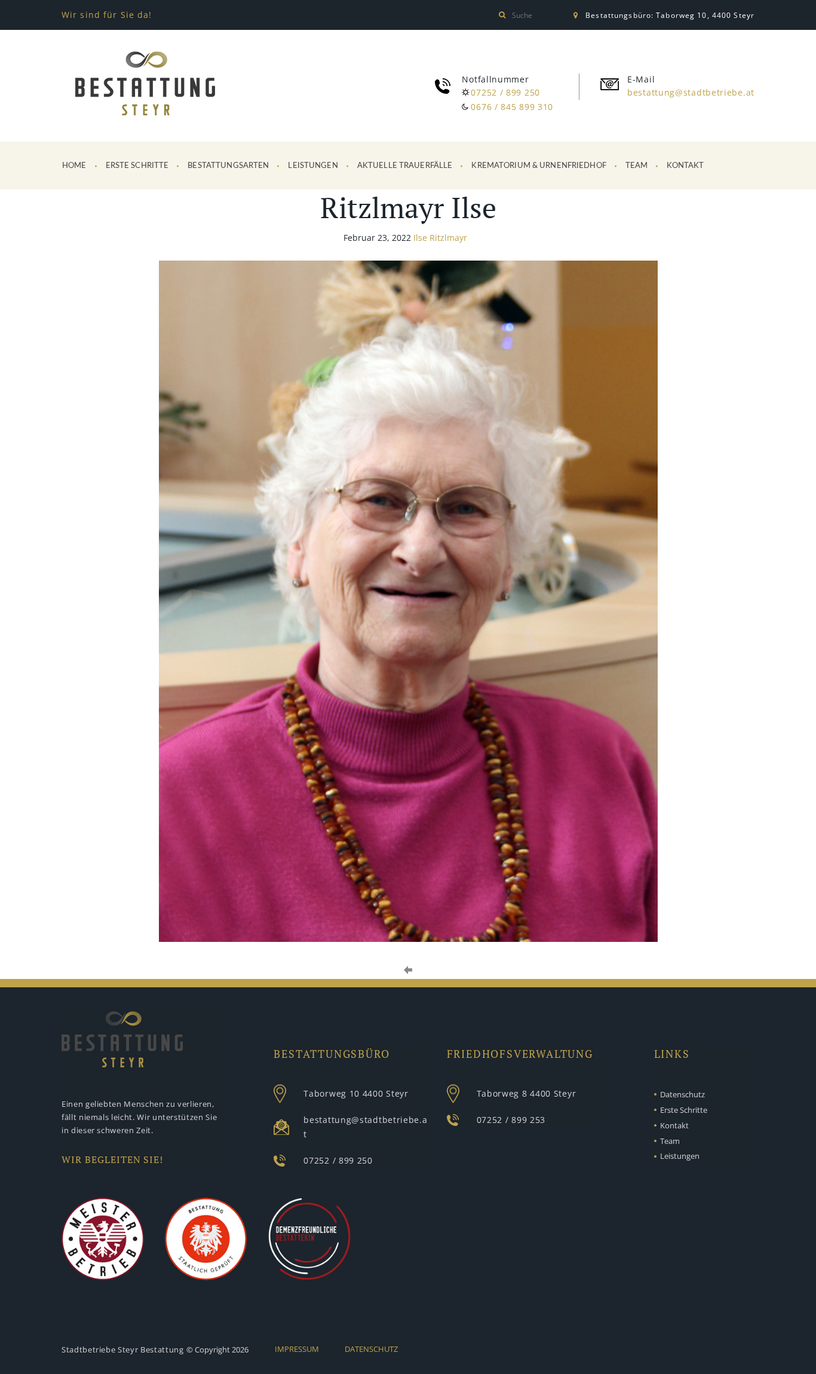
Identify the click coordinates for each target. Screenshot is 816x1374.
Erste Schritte (137, 166)
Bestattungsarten (228, 166)
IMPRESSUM (297, 1349)
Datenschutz (682, 1094)
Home (74, 166)
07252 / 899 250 (505, 92)
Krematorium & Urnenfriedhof (538, 166)
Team (636, 166)
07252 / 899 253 (511, 1119)
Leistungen (313, 166)
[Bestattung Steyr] (145, 85)
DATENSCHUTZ (371, 1349)
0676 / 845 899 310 (512, 106)
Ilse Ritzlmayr (440, 237)
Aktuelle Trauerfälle (405, 166)
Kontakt (685, 166)
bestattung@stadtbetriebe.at (690, 92)
